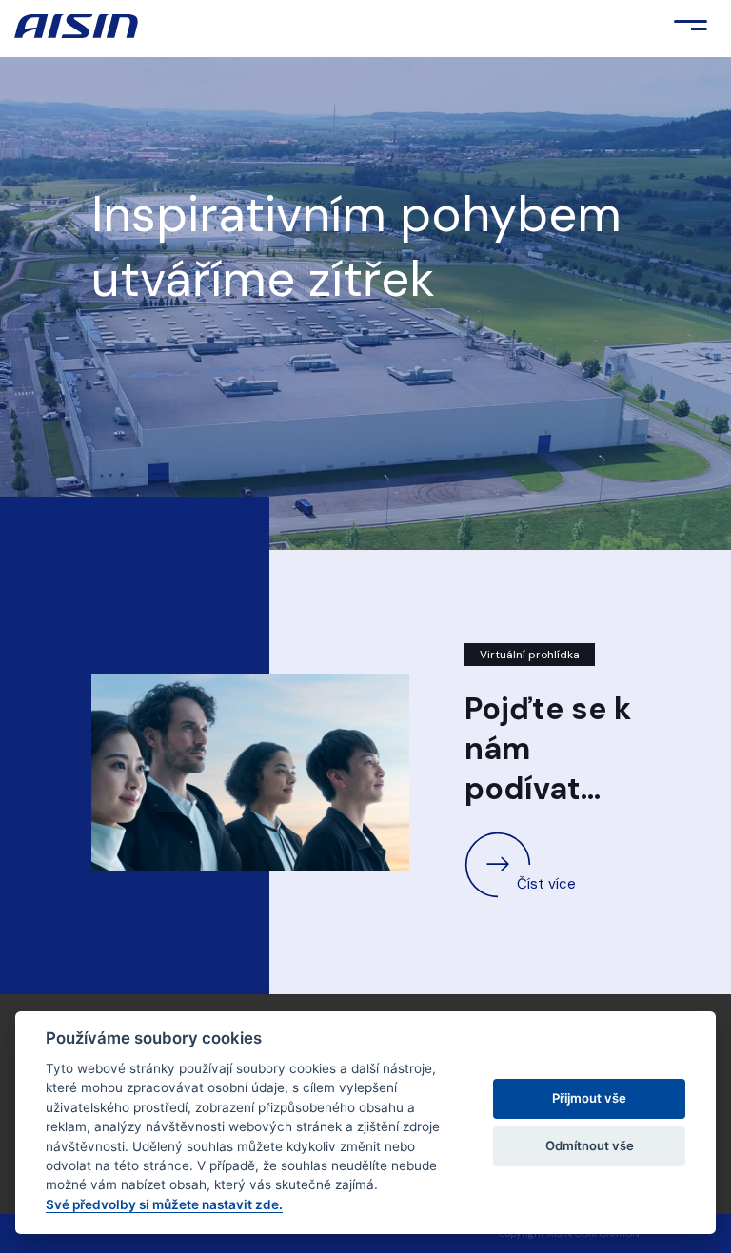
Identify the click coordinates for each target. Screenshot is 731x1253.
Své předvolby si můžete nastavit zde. (164, 1204)
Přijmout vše (589, 1098)
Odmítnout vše (589, 1145)
